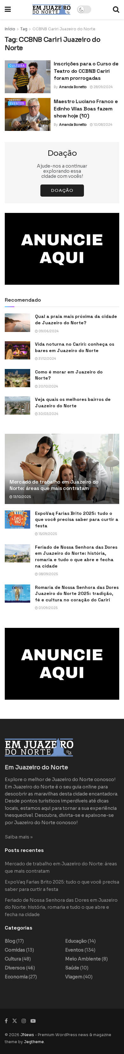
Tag (23, 28)
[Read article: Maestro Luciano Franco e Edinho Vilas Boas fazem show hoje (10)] (28, 114)
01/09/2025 (48, 608)
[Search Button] (116, 9)
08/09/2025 (48, 574)
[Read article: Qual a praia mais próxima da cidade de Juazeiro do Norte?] (17, 322)
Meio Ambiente (83, 959)
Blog (10, 941)
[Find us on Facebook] (6, 1021)
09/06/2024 (48, 331)
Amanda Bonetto (73, 87)
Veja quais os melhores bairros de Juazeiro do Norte (73, 402)
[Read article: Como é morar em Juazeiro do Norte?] (17, 378)
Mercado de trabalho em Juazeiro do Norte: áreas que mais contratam (54, 485)
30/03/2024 (48, 414)
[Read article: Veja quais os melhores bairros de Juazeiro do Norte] (17, 405)
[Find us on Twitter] (14, 1021)
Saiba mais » (19, 837)
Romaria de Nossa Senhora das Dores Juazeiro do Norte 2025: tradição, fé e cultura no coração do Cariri (77, 593)
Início (10, 28)
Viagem (73, 977)
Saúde (72, 968)
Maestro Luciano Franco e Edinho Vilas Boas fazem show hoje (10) (86, 108)
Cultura (17, 65)
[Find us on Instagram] (24, 1021)
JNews (27, 1034)
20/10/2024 (48, 386)
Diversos (15, 968)
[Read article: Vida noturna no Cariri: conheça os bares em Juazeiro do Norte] (17, 350)
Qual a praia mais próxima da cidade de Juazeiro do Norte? (76, 319)
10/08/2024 (102, 125)
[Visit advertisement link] (62, 249)
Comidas (15, 950)
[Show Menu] (8, 9)
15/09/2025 (47, 534)
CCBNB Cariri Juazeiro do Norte (63, 28)
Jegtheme (34, 1041)
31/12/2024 (47, 359)
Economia (16, 977)
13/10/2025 (21, 497)
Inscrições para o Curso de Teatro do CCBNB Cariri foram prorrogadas (86, 70)
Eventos (17, 103)
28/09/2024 (103, 87)
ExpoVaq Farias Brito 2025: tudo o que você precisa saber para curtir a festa (76, 519)
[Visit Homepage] (51, 9)
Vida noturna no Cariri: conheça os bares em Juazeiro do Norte (74, 347)
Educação (76, 941)
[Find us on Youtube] (33, 1021)
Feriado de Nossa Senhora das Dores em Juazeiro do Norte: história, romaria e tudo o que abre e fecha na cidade (76, 556)
